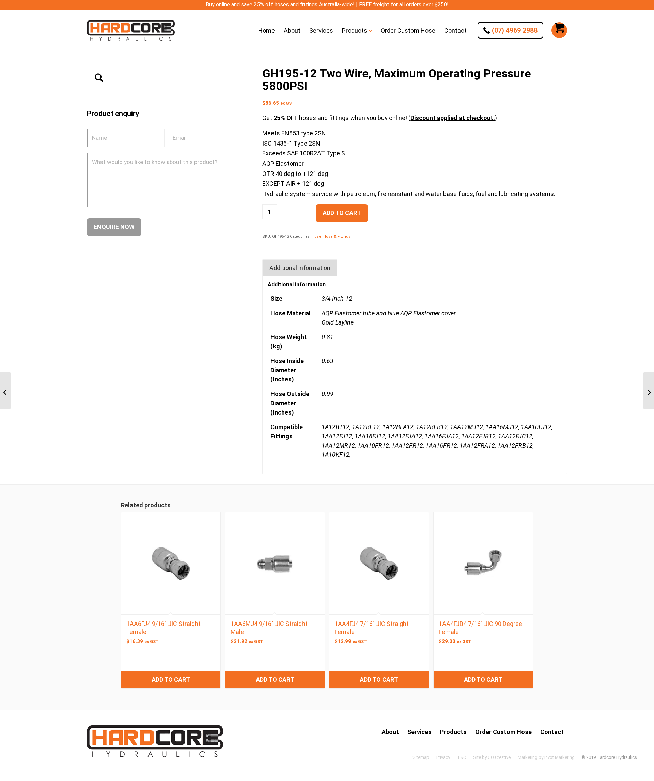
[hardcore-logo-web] (131, 30)
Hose (316, 236)
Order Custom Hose (503, 731)
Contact (552, 731)
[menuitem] (266, 30)
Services (419, 731)
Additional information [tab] (299, 267)
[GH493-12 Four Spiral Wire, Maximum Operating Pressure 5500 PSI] (648, 390)
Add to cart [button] (171, 679)
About (390, 731)
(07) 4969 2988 (514, 30)
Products (453, 731)
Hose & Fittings (337, 236)
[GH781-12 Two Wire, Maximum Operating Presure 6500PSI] (5, 390)
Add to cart (342, 212)
